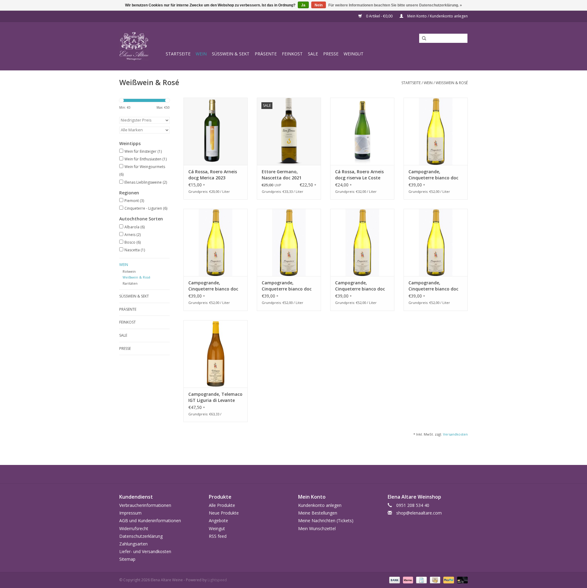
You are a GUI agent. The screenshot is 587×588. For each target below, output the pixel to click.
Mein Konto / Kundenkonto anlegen (437, 16)
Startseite (178, 54)
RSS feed (218, 536)
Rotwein (129, 271)
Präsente (266, 54)
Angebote (218, 520)
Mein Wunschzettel (317, 528)
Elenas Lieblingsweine (145, 182)
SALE (313, 54)
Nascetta (134, 250)
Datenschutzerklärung (141, 536)
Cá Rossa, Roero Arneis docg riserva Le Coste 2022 (359, 175)
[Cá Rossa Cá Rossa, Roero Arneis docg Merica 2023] (215, 131)
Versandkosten (455, 434)
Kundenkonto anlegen (319, 505)
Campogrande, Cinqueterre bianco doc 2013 (433, 175)
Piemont (134, 200)
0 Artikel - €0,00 (379, 16)
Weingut (354, 54)
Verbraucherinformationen (145, 505)
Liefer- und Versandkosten (145, 551)
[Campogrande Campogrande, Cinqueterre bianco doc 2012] (289, 242)
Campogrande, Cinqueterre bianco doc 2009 (433, 286)
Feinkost (292, 54)
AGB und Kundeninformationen (150, 520)
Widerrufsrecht (133, 528)
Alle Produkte (222, 505)
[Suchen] (422, 38)
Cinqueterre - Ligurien (145, 208)
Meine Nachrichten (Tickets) (325, 520)
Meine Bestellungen (317, 513)
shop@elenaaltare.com (419, 513)
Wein (201, 54)
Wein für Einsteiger (143, 151)
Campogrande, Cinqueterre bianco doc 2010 (213, 286)
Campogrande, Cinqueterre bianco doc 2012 (287, 286)
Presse (330, 54)
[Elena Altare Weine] (141, 46)
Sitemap (127, 559)
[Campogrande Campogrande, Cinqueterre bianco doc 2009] (436, 242)
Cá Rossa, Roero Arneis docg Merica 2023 (212, 175)
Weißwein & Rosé (452, 82)
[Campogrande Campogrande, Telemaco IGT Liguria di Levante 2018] (215, 354)
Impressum (130, 513)
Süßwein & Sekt (230, 54)
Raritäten (130, 283)
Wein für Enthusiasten (145, 159)
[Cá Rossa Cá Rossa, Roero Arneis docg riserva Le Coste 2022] (362, 131)
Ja (303, 5)
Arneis (132, 234)
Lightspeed (217, 579)
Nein (319, 5)
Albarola (134, 227)
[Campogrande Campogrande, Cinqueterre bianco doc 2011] (362, 242)
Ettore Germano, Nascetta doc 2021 (281, 175)
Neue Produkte (224, 513)
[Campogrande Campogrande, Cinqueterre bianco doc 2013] (436, 131)
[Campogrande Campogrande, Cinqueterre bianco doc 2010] (215, 242)
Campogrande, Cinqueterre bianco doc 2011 (360, 286)
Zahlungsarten (133, 544)
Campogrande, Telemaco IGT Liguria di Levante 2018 (215, 397)
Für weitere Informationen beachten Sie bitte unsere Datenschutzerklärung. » (395, 5)
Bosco (132, 242)
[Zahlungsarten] (394, 579)
